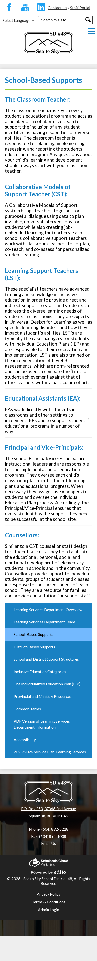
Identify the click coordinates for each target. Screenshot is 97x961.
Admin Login (48, 909)
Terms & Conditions (48, 901)
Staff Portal (80, 7)
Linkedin (40, 7)
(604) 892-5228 (54, 829)
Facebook (8, 7)
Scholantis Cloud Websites (48, 861)
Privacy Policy (48, 894)
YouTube (24, 7)
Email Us (48, 843)
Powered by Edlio (48, 871)
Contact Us (57, 7)
